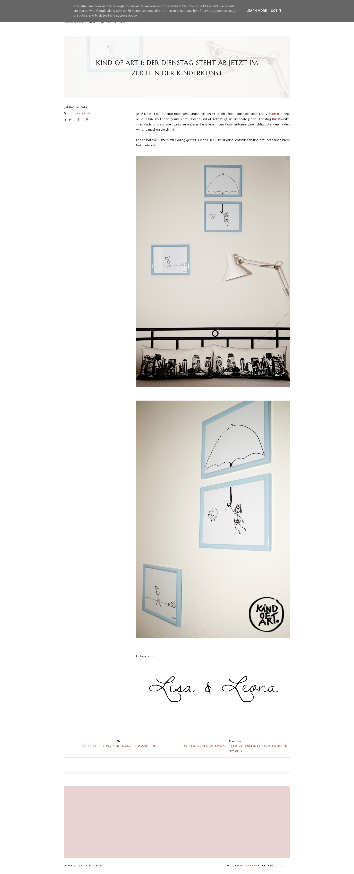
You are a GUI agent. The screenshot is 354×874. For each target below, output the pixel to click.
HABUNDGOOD (247, 865)
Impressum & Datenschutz (83, 865)
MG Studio (282, 865)
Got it (276, 11)
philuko (277, 114)
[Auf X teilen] (71, 119)
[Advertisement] (140, 821)
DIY (71, 113)
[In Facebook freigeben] (80, 119)
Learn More (256, 11)
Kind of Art (83, 113)
